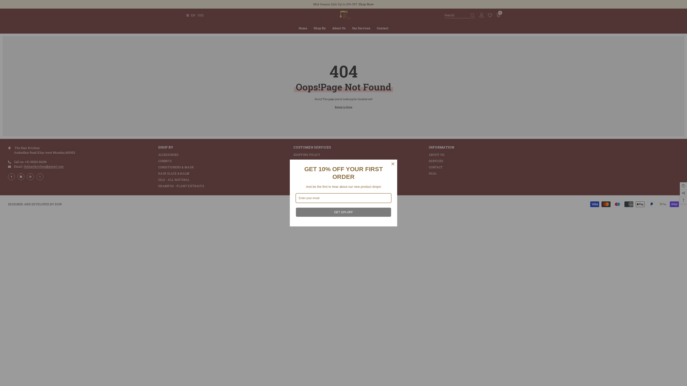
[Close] (393, 164)
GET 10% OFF (343, 212)
